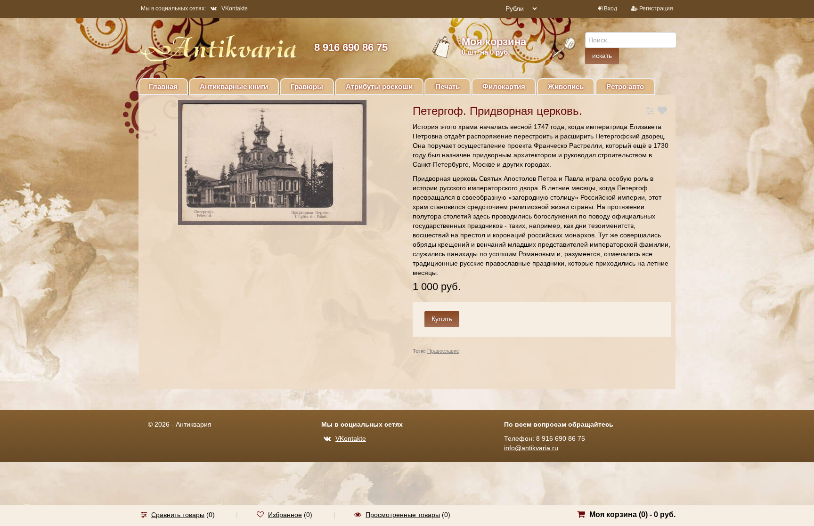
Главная (163, 86)
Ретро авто (625, 86)
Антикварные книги (234, 86)
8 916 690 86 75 (351, 47)
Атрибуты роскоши (379, 86)
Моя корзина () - (632, 514)
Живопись (566, 86)
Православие (443, 351)
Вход (610, 8)
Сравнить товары (177, 514)
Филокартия (503, 86)
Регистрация (656, 8)
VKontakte (234, 8)
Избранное (285, 514)
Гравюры (307, 86)
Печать (447, 86)
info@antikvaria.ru (531, 448)
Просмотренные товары (403, 514)
